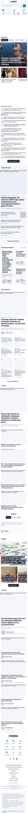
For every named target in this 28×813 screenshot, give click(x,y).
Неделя (18, 517)
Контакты (13, 771)
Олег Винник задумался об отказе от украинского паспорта (20, 351)
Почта (13, 743)
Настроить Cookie (13, 778)
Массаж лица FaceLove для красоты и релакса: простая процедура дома (9, 574)
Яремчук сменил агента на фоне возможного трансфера (11, 445)
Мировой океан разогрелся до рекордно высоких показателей (21, 271)
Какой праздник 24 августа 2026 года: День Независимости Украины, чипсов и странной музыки (11, 524)
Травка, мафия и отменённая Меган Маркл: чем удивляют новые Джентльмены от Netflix (12, 227)
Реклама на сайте (13, 772)
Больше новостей (12, 241)
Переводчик (6, 754)
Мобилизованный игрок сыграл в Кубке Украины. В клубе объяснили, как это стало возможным (13, 486)
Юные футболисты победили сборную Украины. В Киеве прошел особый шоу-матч (11, 418)
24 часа (8, 517)
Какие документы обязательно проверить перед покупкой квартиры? (13, 653)
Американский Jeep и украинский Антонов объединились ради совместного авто (11, 221)
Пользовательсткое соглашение (13, 767)
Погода (22, 40)
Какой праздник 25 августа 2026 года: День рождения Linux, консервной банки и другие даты (13, 202)
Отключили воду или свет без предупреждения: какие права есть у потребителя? (13, 621)
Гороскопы (7, 749)
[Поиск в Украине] (24, 5)
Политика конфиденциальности (13, 765)
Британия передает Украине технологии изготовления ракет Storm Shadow (8, 214)
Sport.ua (13, 774)
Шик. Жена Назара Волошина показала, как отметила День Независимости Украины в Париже (13, 465)
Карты (20, 749)
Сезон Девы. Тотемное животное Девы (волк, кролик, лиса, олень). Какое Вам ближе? (21, 254)
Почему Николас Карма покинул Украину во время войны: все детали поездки (13, 322)
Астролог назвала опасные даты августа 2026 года (11, 700)
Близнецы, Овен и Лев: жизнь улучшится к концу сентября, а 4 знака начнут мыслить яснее (7, 262)
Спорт (16, 40)
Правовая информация (13, 769)
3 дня (13, 517)
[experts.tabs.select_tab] (22, 247)
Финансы (13, 749)
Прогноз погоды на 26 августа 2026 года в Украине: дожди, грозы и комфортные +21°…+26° (13, 553)
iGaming (20, 754)
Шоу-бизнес (4, 40)
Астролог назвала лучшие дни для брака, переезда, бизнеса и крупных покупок (12, 723)
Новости (7, 743)
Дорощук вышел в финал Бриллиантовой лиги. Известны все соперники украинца (12, 507)
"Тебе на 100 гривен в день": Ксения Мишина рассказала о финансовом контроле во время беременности (7, 373)
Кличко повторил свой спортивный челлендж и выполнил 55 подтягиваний (19, 373)
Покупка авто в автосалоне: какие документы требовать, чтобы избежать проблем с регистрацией (13, 676)
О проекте (13, 776)
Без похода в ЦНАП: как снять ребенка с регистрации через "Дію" (10, 232)
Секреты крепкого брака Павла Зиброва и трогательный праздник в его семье (8, 81)
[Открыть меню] (2, 2)
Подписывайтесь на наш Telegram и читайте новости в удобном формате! (14, 125)
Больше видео (12, 585)
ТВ (13, 754)
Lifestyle (11, 40)
